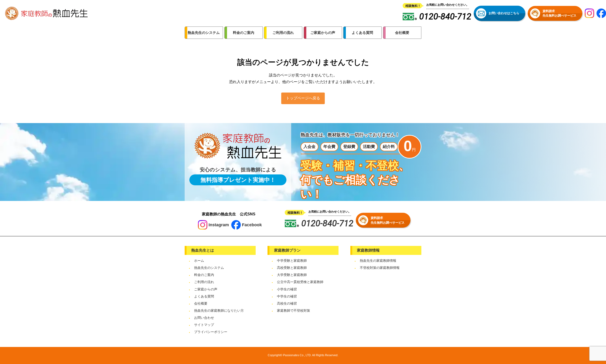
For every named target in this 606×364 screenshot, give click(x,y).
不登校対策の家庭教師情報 (380, 268)
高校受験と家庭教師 (292, 268)
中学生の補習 (287, 296)
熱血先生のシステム (209, 268)
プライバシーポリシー (210, 332)
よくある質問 (204, 296)
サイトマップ (204, 325)
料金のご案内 (204, 275)
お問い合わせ (204, 318)
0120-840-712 (327, 223)
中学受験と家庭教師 (292, 260)
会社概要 (200, 303)
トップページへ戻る (303, 98)
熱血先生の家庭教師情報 (378, 260)
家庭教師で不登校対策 (293, 310)
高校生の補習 (287, 303)
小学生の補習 (287, 289)
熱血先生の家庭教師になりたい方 (219, 310)
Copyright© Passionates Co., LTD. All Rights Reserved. (303, 355)
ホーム (199, 260)
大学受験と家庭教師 (292, 275)
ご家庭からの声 (205, 289)
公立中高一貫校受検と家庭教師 (300, 282)
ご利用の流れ (204, 282)
